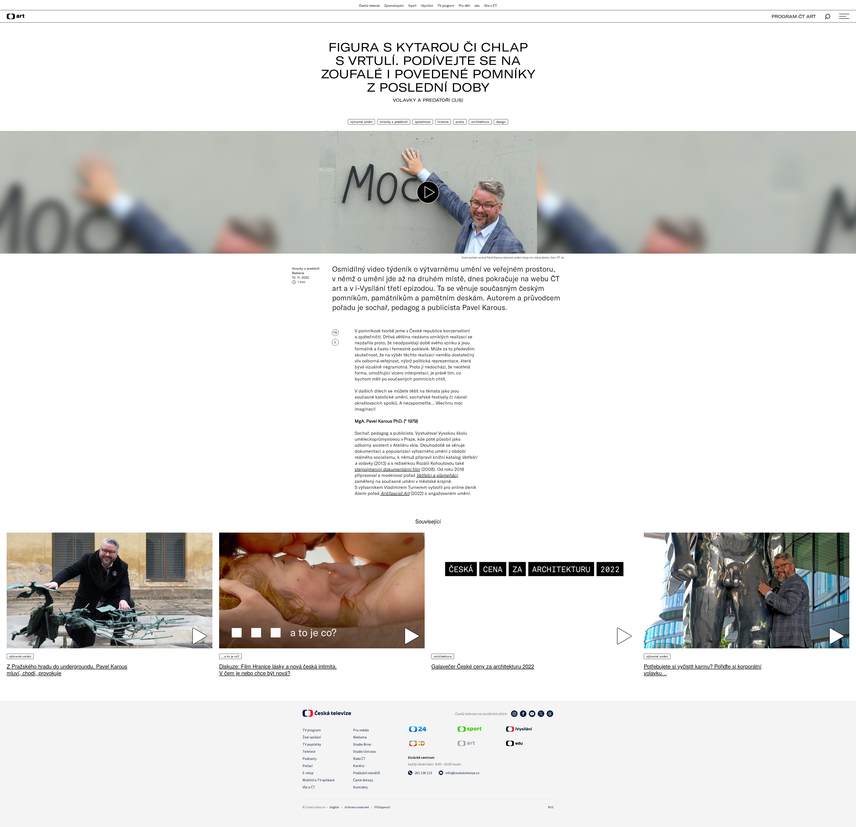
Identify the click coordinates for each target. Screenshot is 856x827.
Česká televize (369, 6)
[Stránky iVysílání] (529, 729)
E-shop (307, 773)
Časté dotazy (363, 780)
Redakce (298, 273)
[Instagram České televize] (514, 716)
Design (501, 122)
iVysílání (427, 6)
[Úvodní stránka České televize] (326, 715)
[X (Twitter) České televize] (541, 716)
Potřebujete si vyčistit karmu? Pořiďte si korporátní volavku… (702, 669)
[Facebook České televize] (523, 716)
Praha (460, 122)
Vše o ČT (490, 6)
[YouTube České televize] (532, 716)
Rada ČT (359, 758)
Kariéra (358, 765)
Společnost (422, 122)
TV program (446, 6)
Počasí (307, 765)
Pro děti (464, 6)
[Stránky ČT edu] (529, 743)
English (334, 807)
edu (477, 6)
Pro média (361, 730)
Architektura (480, 122)
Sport (412, 6)
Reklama (360, 737)
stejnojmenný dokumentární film (387, 469)
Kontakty (360, 787)
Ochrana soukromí (357, 807)
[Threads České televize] (550, 716)
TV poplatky (311, 744)
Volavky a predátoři (394, 122)
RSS (551, 807)
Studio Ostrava (364, 751)
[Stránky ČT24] (417, 730)
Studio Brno (362, 744)
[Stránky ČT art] (466, 744)
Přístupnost (382, 807)
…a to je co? (230, 656)
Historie (443, 122)
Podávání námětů (366, 773)
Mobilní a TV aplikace (318, 780)
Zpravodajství (394, 6)
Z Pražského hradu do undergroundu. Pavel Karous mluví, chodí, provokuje (67, 669)
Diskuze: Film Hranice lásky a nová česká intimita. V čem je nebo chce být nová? (278, 669)
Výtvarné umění (361, 122)
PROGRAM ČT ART (794, 16)
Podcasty (309, 758)
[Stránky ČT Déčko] (417, 744)
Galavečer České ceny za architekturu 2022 (482, 666)
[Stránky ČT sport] (470, 730)
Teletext (309, 751)
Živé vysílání (311, 737)
